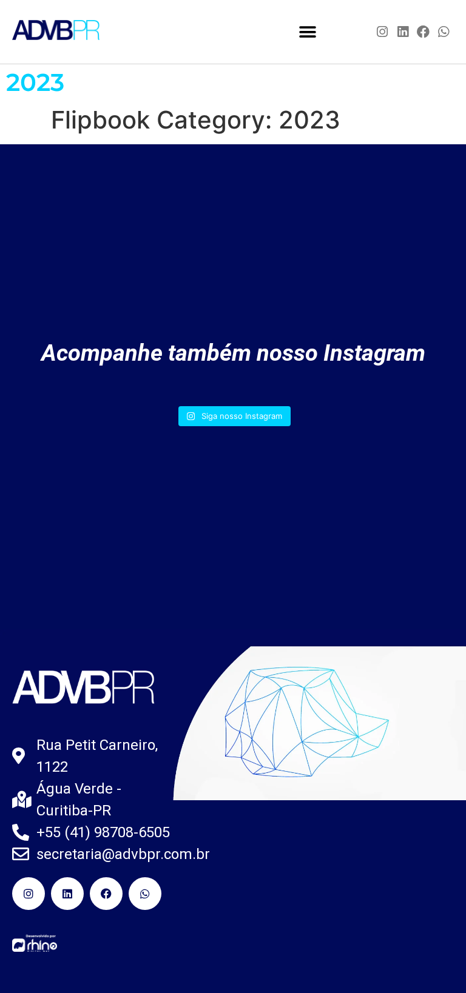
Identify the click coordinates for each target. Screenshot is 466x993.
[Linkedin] (403, 32)
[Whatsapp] (443, 32)
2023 (35, 82)
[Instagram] (383, 32)
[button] (308, 31)
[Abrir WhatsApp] (435, 962)
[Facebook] (423, 32)
